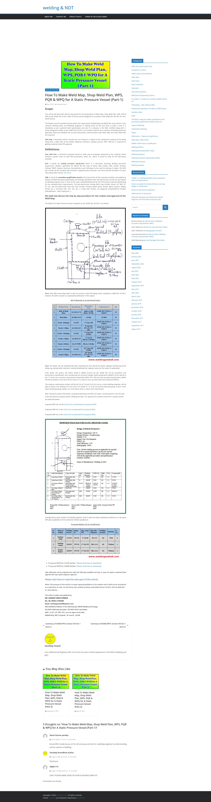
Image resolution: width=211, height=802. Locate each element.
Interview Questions (139, 92)
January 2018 (136, 315)
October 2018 (136, 311)
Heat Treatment (137, 84)
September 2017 (138, 325)
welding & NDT (58, 8)
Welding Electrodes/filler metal (143, 151)
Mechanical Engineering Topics (143, 95)
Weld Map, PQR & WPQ (52, 90)
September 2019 (138, 286)
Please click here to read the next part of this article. (71, 579)
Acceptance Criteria (139, 70)
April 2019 (135, 293)
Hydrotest (135, 88)
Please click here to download (89, 563)
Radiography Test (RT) (154, 231)
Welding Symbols (138, 165)
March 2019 (136, 296)
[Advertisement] (105, 35)
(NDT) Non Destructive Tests (142, 66)
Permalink (72, 739)
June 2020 (135, 275)
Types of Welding (138, 125)
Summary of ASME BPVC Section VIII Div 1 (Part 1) (62, 625)
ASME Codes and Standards (142, 74)
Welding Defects (138, 147)
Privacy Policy (75, 17)
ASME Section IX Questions (141, 193)
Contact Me (61, 17)
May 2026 (135, 253)
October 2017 (136, 322)
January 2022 (136, 257)
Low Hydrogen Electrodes (155, 240)
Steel (133, 116)
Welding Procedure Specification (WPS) (146, 158)
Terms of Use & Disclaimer (96, 17)
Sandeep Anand (62, 104)
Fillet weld (135, 77)
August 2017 (136, 329)
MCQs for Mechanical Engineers (143, 190)
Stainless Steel (137, 112)
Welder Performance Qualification (144, 143)
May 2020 (135, 278)
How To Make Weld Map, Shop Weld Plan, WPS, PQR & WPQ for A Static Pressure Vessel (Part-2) (84, 699)
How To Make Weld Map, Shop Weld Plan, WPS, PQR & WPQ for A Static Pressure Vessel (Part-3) (55, 699)
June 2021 (135, 260)
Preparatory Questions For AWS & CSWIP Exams (149, 108)
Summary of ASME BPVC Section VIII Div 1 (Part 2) (108, 625)
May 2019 (135, 289)
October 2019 (136, 282)
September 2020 (138, 264)
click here (66, 173)
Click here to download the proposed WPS (80, 404)
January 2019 (136, 304)
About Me (49, 17)
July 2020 (135, 271)
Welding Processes (138, 162)
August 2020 (136, 267)
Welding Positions (138, 154)
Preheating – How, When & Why (143, 105)
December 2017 (137, 318)
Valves (134, 133)
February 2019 (137, 300)
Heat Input (135, 81)
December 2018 (137, 307)
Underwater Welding (139, 129)
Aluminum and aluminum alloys (155, 227)
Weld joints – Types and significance (145, 136)
